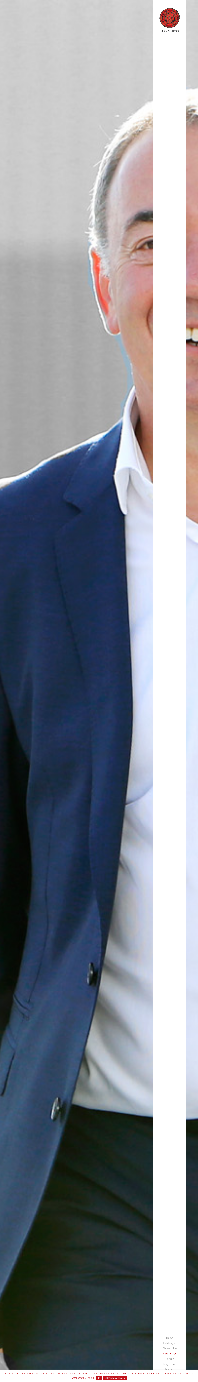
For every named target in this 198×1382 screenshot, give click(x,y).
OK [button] (98, 1378)
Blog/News (169, 1364)
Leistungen (169, 1343)
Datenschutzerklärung (115, 1378)
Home (169, 1337)
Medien (169, 1369)
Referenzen (170, 1353)
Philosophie (169, 1348)
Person (169, 1358)
